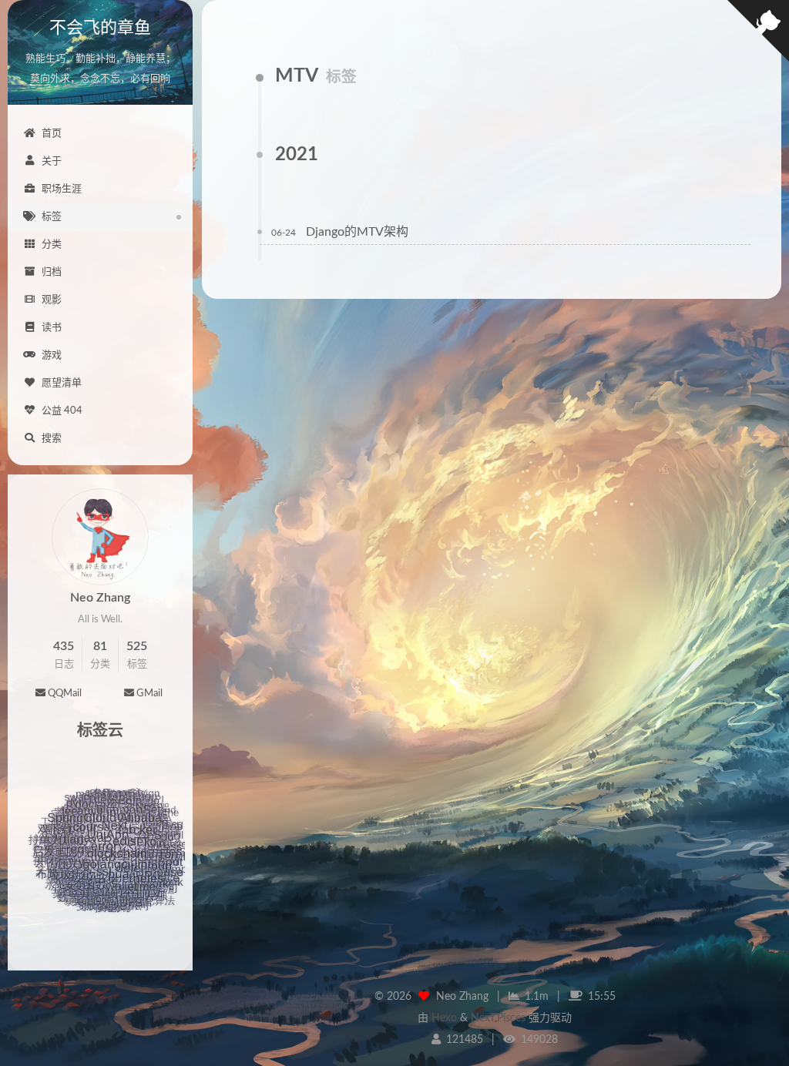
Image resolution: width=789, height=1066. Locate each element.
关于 (52, 161)
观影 (52, 300)
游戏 (52, 355)
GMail (149, 694)
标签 (52, 217)
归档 (52, 272)
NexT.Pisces (498, 1018)
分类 (52, 245)
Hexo (444, 1018)
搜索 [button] (52, 439)
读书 (52, 328)
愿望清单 (62, 383)
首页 (52, 134)
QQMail (65, 694)
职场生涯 (62, 189)
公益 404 (62, 411)
